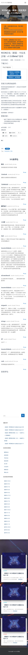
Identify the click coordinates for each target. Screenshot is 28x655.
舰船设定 (6, 469)
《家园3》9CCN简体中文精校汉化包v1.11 (14, 443)
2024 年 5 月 (7, 492)
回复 (25, 172)
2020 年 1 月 (7, 524)
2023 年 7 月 (7, 501)
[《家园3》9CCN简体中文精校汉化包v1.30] (14, 560)
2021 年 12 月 (7, 509)
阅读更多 (20, 579)
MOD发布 (6, 452)
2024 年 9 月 (7, 484)
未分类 (5, 463)
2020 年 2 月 (7, 521)
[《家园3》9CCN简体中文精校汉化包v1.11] (14, 623)
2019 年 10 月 (7, 527)
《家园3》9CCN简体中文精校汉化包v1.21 (14, 430)
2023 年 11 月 (7, 495)
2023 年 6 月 (7, 504)
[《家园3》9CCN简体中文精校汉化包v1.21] (14, 592)
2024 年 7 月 (7, 486)
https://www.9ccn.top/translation (13, 30)
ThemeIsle (15, 651)
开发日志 (6, 458)
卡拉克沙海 (7, 151)
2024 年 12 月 (7, 481)
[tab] (6, 67)
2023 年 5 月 (7, 507)
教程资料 (6, 461)
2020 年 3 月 (7, 518)
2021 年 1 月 (7, 512)
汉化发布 (7, 148)
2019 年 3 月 (7, 532)
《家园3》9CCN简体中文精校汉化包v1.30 (14, 427)
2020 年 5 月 (7, 515)
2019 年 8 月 (7, 529)
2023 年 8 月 (7, 498)
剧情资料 (6, 455)
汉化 (11, 151)
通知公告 (6, 472)
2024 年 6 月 (7, 489)
